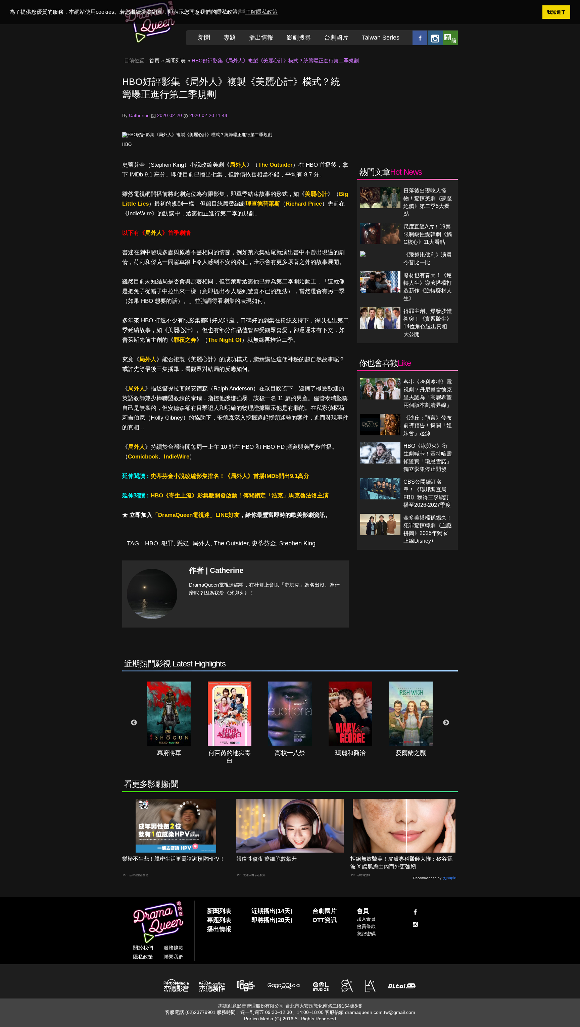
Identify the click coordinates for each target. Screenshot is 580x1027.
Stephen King (297, 543)
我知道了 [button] (556, 12)
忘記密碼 (366, 933)
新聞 (204, 37)
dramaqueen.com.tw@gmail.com (380, 1012)
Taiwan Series (380, 37)
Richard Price (304, 204)
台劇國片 (336, 37)
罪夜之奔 (185, 340)
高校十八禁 (290, 753)
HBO (127, 144)
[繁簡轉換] (450, 37)
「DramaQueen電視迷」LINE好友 (196, 515)
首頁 (154, 60)
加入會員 (366, 919)
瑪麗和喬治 (350, 753)
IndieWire (176, 456)
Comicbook (143, 456)
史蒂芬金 (264, 543)
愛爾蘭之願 (411, 753)
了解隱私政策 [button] (261, 12)
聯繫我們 (173, 957)
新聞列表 (175, 60)
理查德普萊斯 (263, 204)
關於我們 (143, 948)
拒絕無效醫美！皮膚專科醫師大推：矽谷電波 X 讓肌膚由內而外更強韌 (401, 862)
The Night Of (225, 340)
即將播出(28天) (271, 920)
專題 (230, 37)
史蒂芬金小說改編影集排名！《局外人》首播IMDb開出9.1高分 (230, 476)
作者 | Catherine (216, 570)
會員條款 (366, 926)
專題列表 (219, 920)
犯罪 (167, 543)
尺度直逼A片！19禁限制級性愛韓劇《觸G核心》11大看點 (427, 234)
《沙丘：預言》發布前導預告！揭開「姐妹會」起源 (427, 425)
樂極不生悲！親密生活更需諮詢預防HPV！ (173, 859)
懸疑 (183, 543)
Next (446, 722)
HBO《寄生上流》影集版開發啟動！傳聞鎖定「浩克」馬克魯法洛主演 (240, 495)
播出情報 (261, 37)
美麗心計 (316, 194)
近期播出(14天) (271, 911)
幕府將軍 (169, 753)
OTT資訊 (324, 920)
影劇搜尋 (299, 37)
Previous (134, 722)
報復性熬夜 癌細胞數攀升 (266, 859)
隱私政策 (143, 957)
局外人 (238, 165)
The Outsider (275, 165)
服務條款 (173, 948)
